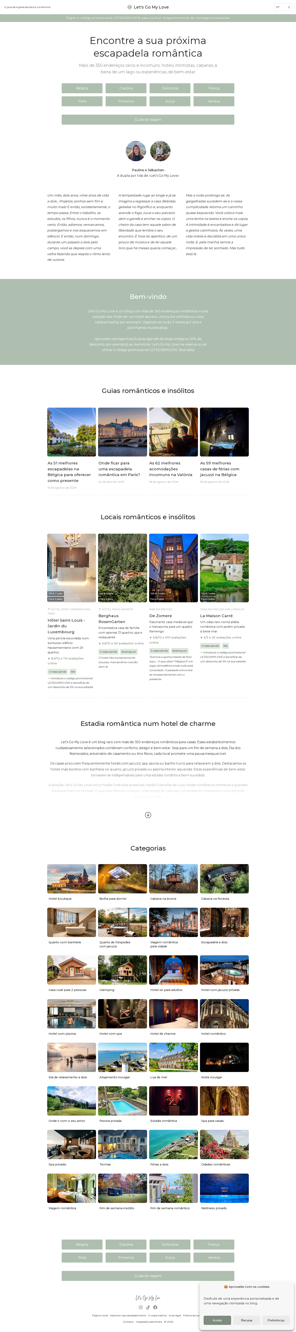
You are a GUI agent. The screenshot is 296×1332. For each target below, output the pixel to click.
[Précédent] (152, 666)
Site (73, 671)
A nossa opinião (57, 671)
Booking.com (129, 651)
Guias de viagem (148, 120)
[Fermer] (143, 670)
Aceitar (217, 1320)
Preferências (276, 1320)
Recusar (246, 1320)
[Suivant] (143, 666)
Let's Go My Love (151, 7)
